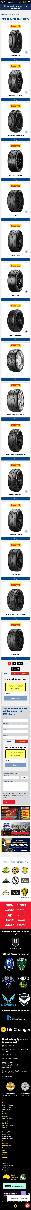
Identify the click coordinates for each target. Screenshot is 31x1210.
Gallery (4, 1152)
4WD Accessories (7, 1125)
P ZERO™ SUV (15, 654)
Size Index (5, 1163)
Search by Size (6, 1107)
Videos (4, 1155)
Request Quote (8, 802)
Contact (5, 1143)
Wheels (4, 1116)
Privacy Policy (11, 795)
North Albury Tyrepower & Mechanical (17, 7)
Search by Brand (7, 1109)
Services (5, 1123)
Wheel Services (6, 1136)
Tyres (4, 1103)
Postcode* (6, 735)
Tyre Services (6, 1134)
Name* (5, 718)
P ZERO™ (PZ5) (15, 295)
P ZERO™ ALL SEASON (15, 335)
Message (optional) (8, 781)
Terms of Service (22, 795)
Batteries (4, 1127)
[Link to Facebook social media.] (15, 1206)
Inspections (5, 1130)
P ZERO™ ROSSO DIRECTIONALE (15, 614)
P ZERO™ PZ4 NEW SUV (15, 534)
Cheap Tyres (5, 1170)
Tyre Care (5, 1112)
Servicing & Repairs (8, 1132)
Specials (5, 1141)
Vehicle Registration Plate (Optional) (10, 774)
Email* (5, 729)
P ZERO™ (15, 215)
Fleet (4, 1148)
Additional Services (8, 1139)
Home (5, 14)
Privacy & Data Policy (12, 1201)
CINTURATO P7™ (15, 55)
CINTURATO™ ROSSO (15, 175)
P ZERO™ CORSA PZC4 (15, 495)
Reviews (5, 1157)
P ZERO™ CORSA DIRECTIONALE (15, 455)
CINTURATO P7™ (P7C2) (15, 95)
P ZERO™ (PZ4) (15, 255)
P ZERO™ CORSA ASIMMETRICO (15, 375)
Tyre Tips (4, 1114)
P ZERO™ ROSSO (15, 574)
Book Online (6, 1146)
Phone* (12, 724)
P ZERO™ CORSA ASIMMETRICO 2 (15, 415)
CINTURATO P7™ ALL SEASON (15, 135)
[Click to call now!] (20, 2)
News (4, 1150)
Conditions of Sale (22, 1201)
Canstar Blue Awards (8, 1165)
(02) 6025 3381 (11, 1055)
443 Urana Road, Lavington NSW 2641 (17, 1050)
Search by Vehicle (7, 1105)
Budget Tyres (6, 1168)
